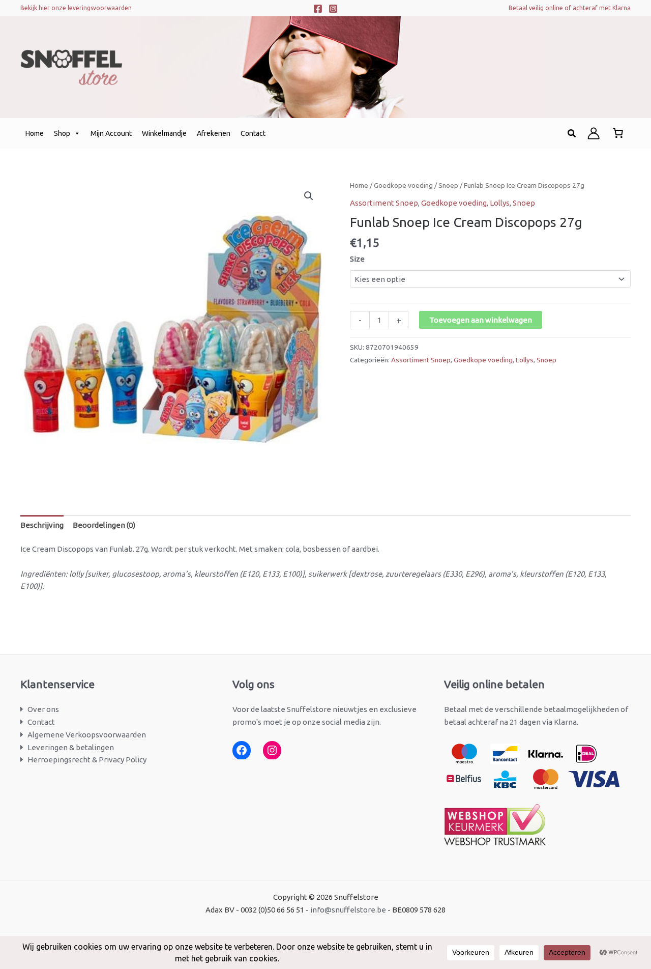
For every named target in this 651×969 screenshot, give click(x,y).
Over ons (43, 709)
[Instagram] (333, 8)
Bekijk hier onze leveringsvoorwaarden (76, 8)
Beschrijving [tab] (42, 525)
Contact (253, 133)
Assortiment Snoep (384, 202)
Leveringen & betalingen (70, 747)
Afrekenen (213, 133)
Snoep (448, 185)
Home (34, 133)
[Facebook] (317, 8)
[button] (572, 133)
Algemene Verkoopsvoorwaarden (86, 734)
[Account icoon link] (593, 133)
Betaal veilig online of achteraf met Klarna (570, 8)
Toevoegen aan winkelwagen (480, 320)
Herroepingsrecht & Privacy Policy (86, 759)
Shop (62, 133)
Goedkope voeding (403, 185)
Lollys (500, 202)
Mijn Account (111, 133)
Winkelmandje (164, 133)
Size (357, 258)
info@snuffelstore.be (348, 909)
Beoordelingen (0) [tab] (104, 525)
